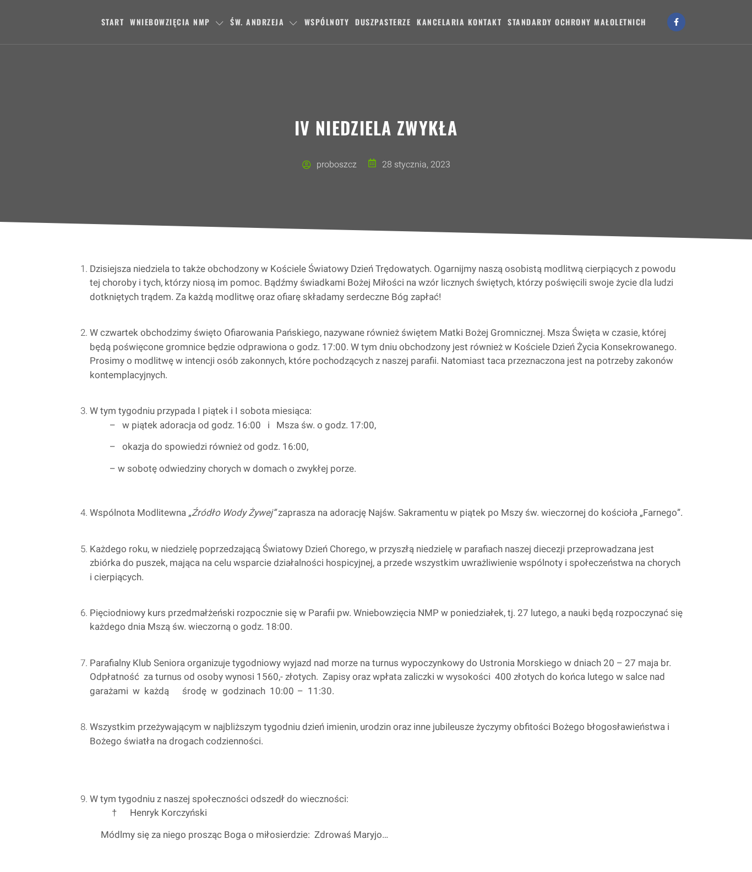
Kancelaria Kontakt (459, 22)
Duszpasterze (383, 22)
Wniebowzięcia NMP (170, 22)
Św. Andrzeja (257, 22)
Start (112, 22)
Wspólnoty (327, 22)
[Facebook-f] (676, 22)
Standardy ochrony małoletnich (577, 22)
